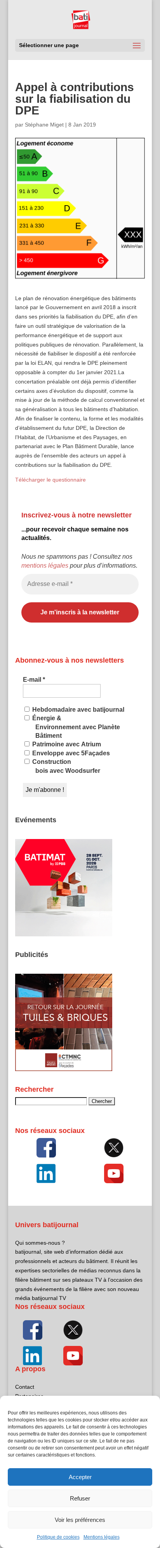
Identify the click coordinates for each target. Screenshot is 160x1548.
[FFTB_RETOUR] (63, 1069)
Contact (24, 1387)
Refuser (80, 1498)
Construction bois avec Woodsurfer (65, 766)
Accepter (80, 1477)
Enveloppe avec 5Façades (70, 753)
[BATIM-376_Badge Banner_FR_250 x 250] (63, 934)
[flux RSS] (46, 1147)
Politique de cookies (58, 1537)
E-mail (34, 679)
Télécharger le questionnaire (50, 480)
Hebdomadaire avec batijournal (77, 709)
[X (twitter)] (114, 1147)
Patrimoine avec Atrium (66, 744)
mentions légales (44, 565)
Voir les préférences (80, 1519)
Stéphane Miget (44, 124)
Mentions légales (101, 1537)
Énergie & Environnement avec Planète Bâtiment (75, 727)
